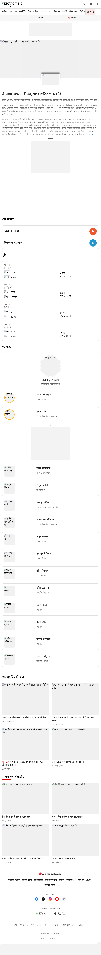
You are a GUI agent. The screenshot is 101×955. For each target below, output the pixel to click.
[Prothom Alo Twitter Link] (44, 899)
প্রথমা (88, 880)
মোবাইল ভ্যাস (49, 885)
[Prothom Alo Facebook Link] (37, 899)
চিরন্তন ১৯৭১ (71, 880)
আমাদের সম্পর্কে (19, 925)
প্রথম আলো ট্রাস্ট (51, 880)
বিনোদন (57, 11)
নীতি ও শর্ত (55, 925)
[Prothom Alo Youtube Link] (58, 899)
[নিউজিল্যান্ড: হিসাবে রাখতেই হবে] (25, 798)
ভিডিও (82, 11)
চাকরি (64, 11)
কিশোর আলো (27, 880)
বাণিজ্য (35, 11)
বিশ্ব (29, 11)
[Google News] (64, 899)
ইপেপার (81, 880)
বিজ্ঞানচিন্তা (38, 880)
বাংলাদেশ (13, 11)
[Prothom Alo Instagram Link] (51, 899)
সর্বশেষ (5, 11)
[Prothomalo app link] (41, 914)
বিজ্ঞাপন (32, 925)
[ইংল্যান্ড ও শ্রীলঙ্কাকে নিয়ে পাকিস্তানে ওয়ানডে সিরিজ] (25, 699)
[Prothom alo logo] (50, 874)
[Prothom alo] (13, 4)
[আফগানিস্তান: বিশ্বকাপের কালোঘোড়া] (75, 798)
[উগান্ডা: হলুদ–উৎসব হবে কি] (75, 840)
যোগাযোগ (66, 925)
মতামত (43, 11)
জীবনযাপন (73, 11)
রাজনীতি (22, 11)
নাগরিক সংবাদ (14, 880)
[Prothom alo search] (84, 4)
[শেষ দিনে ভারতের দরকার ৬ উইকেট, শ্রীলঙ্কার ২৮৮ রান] (25, 744)
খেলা (50, 11)
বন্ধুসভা (61, 880)
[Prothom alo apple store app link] (60, 914)
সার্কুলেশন (43, 925)
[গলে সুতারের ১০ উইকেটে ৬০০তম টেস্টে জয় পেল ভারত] (75, 699)
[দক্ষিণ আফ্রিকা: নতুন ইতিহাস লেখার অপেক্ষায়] (25, 840)
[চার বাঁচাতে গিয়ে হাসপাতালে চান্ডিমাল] (75, 744)
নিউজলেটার (79, 925)
